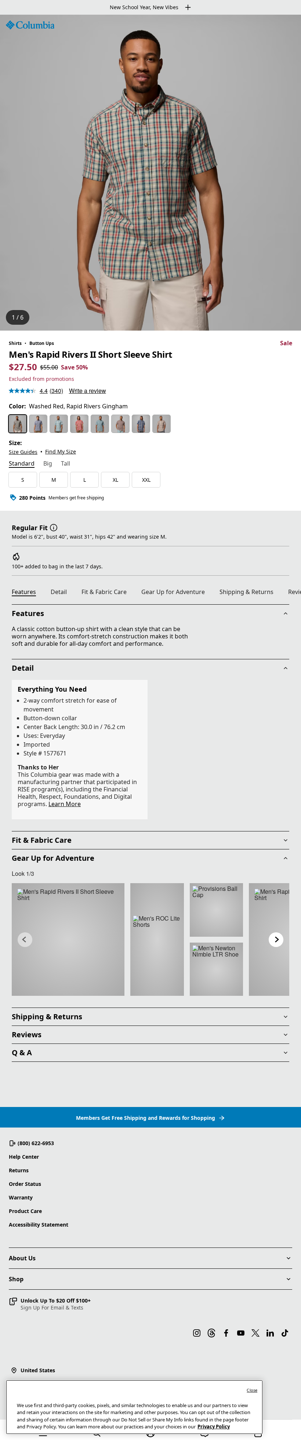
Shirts (15, 343)
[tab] (22, 464)
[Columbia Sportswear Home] (30, 25)
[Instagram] (196, 1333)
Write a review (87, 390)
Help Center (24, 1156)
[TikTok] (285, 1333)
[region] (150, 173)
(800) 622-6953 (36, 1143)
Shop (16, 1279)
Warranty (21, 1197)
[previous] (25, 939)
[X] (255, 1333)
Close (252, 1390)
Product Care (25, 1211)
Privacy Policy (213, 1426)
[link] (68, 939)
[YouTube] (240, 1333)
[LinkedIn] (270, 1333)
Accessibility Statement (38, 1224)
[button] (53, 526)
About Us (22, 1258)
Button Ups (41, 343)
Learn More (64, 804)
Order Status (25, 1183)
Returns (19, 1170)
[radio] (17, 424)
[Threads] (211, 1333)
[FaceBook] (226, 1333)
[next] (276, 939)
